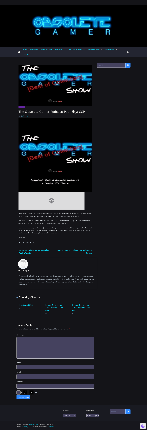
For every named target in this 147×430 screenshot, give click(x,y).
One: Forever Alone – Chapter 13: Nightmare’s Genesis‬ (74, 251)
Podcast (26, 54)
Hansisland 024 (25, 305)
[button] (83, 49)
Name (18, 362)
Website (19, 382)
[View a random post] (128, 52)
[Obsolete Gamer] (18, 52)
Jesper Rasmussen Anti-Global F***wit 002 (81, 308)
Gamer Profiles (94, 49)
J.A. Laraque (25, 116)
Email (18, 372)
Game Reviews (110, 49)
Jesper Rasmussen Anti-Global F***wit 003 (54, 308)
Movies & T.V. (60, 49)
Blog (25, 49)
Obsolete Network (75, 49)
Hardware (34, 49)
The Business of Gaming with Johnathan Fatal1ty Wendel (34, 251)
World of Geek (46, 49)
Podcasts (21, 107)
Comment (20, 335)
